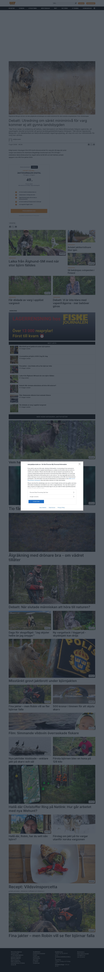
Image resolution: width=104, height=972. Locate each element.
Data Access (52, 507)
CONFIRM (36, 501)
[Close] (80, 464)
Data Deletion (42, 507)
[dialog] (52, 486)
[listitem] (52, 492)
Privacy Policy (61, 507)
